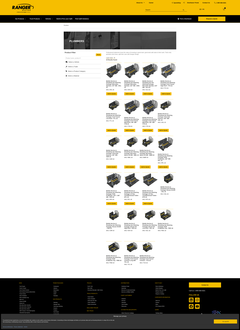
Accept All (225, 321)
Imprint (25, 326)
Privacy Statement (18, 326)
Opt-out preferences (8, 326)
